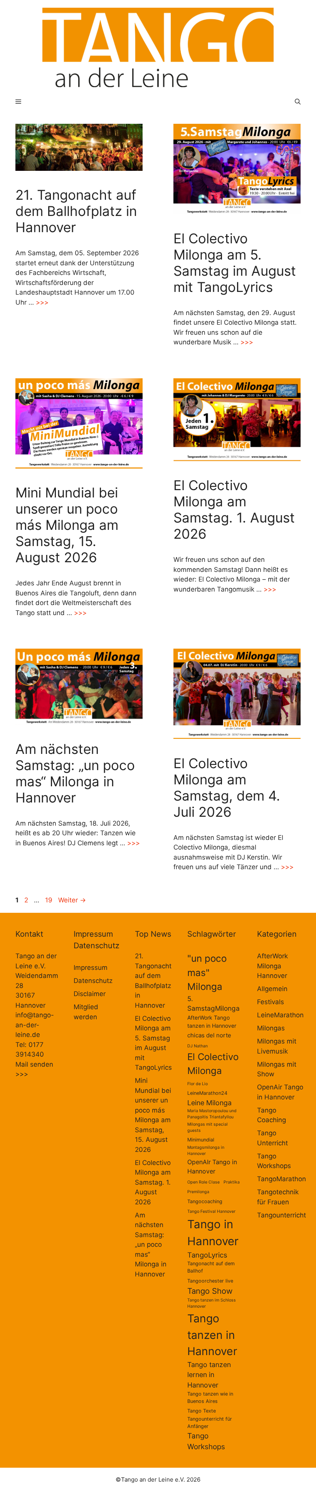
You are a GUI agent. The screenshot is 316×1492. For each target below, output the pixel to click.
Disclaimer (90, 994)
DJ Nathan (197, 1046)
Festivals (270, 1002)
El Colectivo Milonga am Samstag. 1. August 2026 (234, 509)
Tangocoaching (204, 1201)
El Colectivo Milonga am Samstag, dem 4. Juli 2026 (226, 787)
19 (49, 900)
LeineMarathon (280, 1015)
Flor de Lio (197, 1083)
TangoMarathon (281, 1179)
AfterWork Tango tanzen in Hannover (211, 1021)
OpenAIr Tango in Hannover (212, 1166)
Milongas (271, 1028)
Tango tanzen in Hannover (212, 1335)
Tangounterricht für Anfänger (209, 1422)
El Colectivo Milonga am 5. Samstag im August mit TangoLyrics (234, 262)
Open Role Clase (203, 1182)
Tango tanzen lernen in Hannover (209, 1375)
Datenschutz (93, 981)
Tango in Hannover (213, 1232)
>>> (42, 302)
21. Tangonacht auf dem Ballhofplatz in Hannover (76, 211)
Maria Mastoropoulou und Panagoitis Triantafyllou (212, 1113)
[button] (298, 101)
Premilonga (198, 1191)
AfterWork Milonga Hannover (272, 965)
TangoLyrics (207, 1255)
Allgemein (272, 989)
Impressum (91, 967)
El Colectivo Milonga (213, 1063)
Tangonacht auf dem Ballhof (211, 1267)
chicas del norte (209, 1035)
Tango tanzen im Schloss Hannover (211, 1303)
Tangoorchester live (210, 1281)
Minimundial (200, 1140)
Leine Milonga (209, 1103)
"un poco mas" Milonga (207, 972)
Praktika (232, 1182)
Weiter (72, 900)
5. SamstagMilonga (213, 1004)
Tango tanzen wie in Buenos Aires (210, 1397)
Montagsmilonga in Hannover (205, 1150)
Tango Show (210, 1291)
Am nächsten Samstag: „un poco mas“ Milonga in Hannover (75, 773)
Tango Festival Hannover (211, 1211)
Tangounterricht (281, 1215)
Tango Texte (201, 1411)
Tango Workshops (206, 1441)
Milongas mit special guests (207, 1127)
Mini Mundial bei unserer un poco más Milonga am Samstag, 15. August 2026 (66, 524)
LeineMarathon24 (207, 1093)
